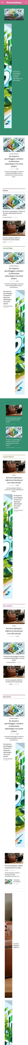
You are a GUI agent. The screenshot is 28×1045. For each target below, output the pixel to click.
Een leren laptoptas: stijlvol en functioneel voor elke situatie (13, 419)
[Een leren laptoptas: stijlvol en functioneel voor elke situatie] (14, 228)
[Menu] (2, 2)
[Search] (26, 2)
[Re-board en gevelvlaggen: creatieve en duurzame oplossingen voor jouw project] (14, 14)
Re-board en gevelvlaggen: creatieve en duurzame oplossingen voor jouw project (13, 11)
